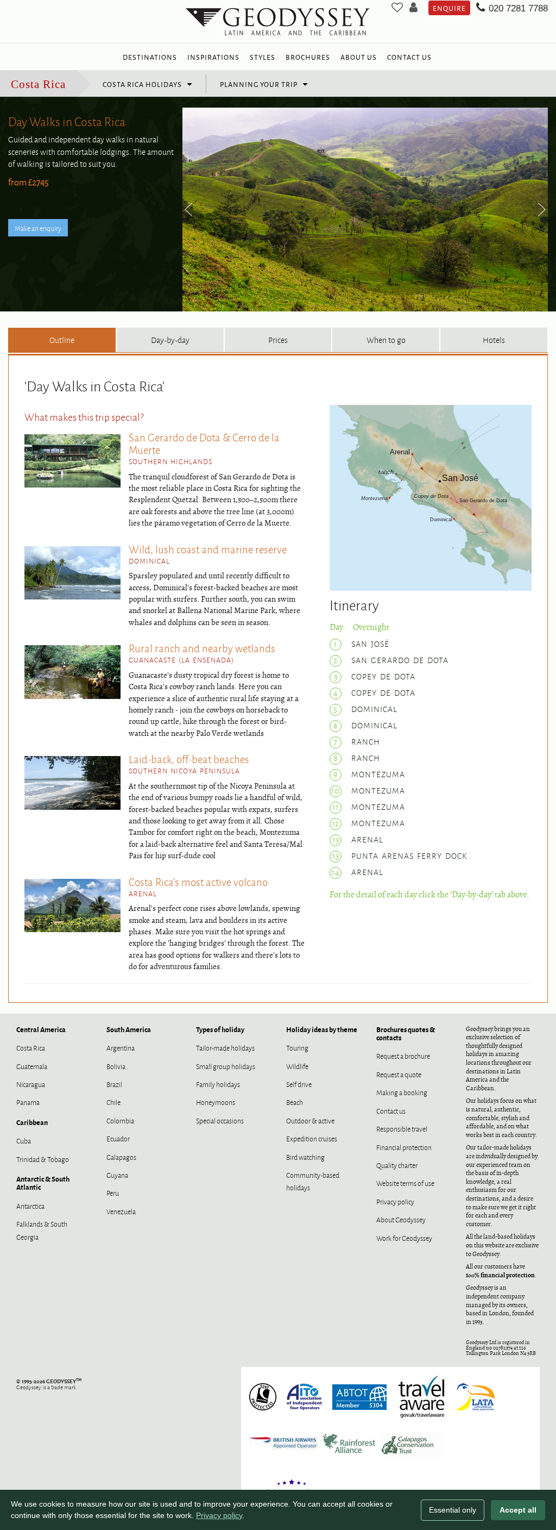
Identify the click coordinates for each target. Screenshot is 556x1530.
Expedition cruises (311, 1138)
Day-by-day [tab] (170, 339)
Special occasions (220, 1120)
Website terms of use (405, 1182)
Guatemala (31, 1065)
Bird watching (305, 1156)
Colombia (120, 1120)
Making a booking (401, 1091)
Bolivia (115, 1065)
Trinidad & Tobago (42, 1158)
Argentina (120, 1047)
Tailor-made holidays (225, 1047)
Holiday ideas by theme (321, 1029)
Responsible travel (401, 1128)
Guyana (117, 1174)
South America (128, 1029)
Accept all (518, 1510)
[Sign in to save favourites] (397, 8)
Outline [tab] (61, 339)
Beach (294, 1101)
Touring (297, 1047)
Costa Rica (38, 84)
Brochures (308, 56)
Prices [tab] (278, 339)
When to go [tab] (386, 339)
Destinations (150, 56)
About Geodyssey (401, 1219)
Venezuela (121, 1211)
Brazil (114, 1083)
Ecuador (118, 1138)
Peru (112, 1192)
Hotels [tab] (494, 339)
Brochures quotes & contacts (405, 1033)
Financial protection (404, 1146)
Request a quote (398, 1074)
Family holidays (218, 1083)
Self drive (299, 1083)
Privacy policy (395, 1201)
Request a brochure (403, 1055)
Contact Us (409, 56)
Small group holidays (225, 1065)
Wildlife (297, 1065)
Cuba (23, 1140)
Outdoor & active (310, 1120)
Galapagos (121, 1156)
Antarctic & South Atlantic (43, 1182)
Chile (113, 1101)
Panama (28, 1101)
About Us (358, 56)
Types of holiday (220, 1029)
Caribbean (32, 1122)
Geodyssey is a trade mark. (48, 1384)
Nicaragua (30, 1083)
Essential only (452, 1510)
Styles (262, 56)
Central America (41, 1029)
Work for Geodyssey (404, 1237)
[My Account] (413, 8)
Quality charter (397, 1164)
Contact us (391, 1110)
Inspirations (213, 56)
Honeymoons (215, 1101)
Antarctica (30, 1205)
